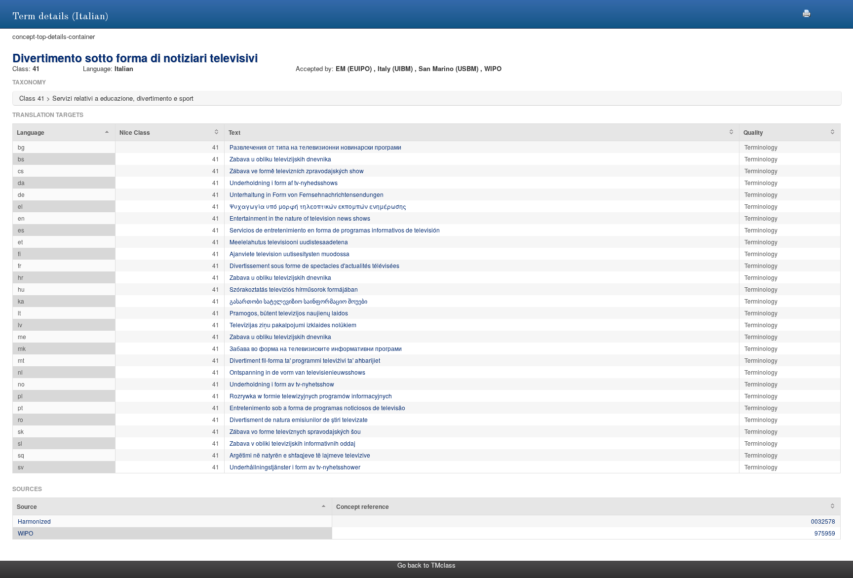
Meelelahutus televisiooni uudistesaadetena (289, 241)
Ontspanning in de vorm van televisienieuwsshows (297, 372)
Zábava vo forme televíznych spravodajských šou (295, 431)
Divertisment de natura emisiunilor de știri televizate (299, 419)
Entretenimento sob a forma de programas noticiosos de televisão (317, 407)
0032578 (823, 521)
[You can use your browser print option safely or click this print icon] (807, 12)
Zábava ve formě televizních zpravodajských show (297, 170)
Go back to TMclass (426, 565)
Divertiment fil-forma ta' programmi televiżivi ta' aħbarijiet (305, 360)
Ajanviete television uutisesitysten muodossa (289, 253)
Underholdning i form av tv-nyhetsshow (282, 384)
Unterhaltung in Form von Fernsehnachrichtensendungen (307, 194)
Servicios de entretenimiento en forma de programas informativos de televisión (335, 230)
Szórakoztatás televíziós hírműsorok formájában (294, 289)
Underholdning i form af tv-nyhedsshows (284, 182)
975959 (824, 533)
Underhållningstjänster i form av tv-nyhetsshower (295, 466)
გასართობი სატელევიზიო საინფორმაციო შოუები (298, 301)
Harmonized (34, 521)
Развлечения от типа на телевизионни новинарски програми (315, 147)
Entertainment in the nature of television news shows (300, 218)
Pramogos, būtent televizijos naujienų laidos (289, 312)
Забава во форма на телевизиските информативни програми (316, 348)
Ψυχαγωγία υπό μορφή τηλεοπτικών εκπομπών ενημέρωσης (318, 206)
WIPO (25, 533)
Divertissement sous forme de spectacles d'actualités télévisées (314, 265)
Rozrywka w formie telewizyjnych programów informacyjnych (311, 395)
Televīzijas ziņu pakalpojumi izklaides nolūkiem (293, 324)
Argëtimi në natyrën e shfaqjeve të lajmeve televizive (300, 455)
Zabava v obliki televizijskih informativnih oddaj (292, 443)
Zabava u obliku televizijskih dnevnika (280, 158)
